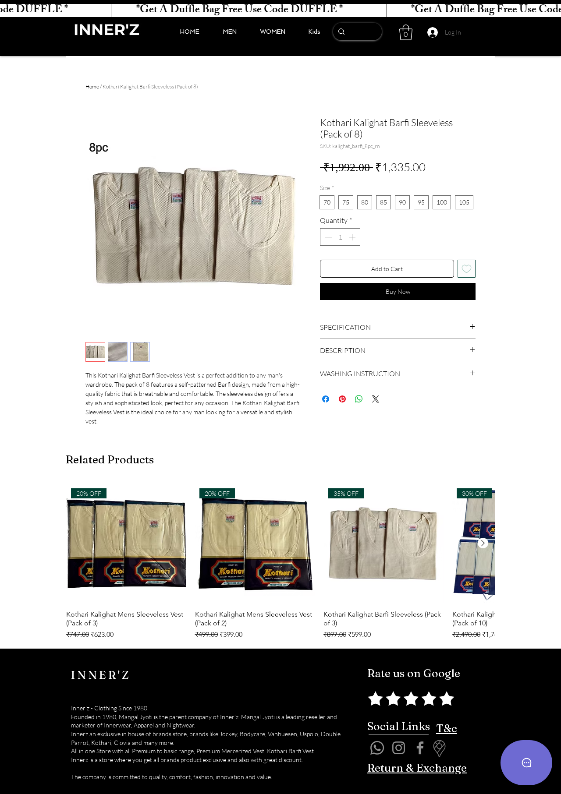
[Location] (439, 748)
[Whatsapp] (377, 747)
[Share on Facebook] (325, 399)
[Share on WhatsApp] (359, 399)
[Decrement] (327, 237)
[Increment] (353, 237)
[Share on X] (375, 399)
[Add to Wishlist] (467, 269)
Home (92, 86)
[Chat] (526, 762)
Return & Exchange (417, 767)
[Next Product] (483, 543)
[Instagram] (398, 747)
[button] (405, 32)
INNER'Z (101, 674)
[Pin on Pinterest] (342, 399)
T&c (446, 728)
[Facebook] (420, 747)
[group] (280, 562)
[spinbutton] (340, 237)
